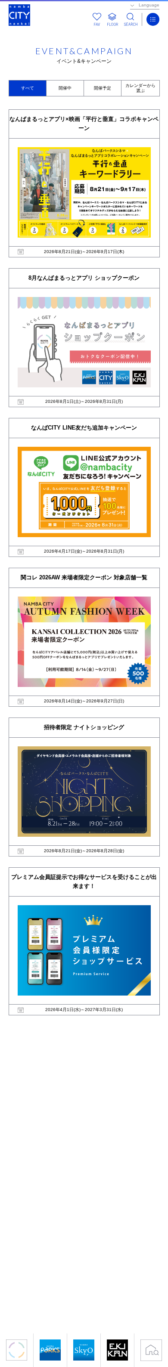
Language (149, 5)
